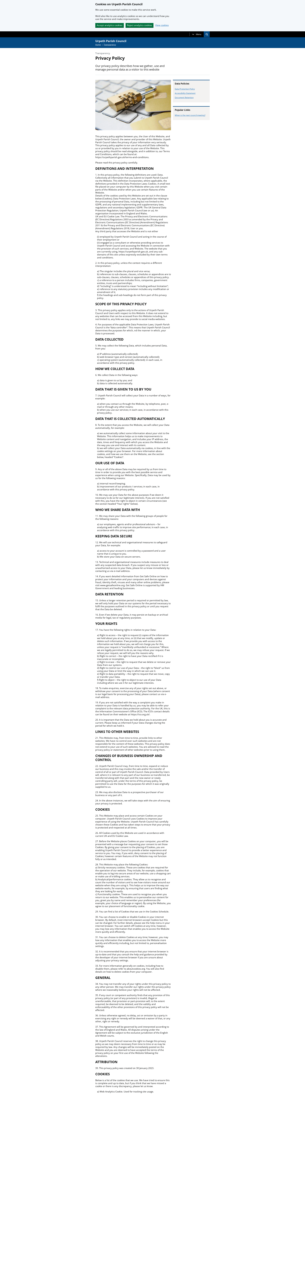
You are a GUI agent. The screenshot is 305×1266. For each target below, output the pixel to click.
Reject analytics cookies (139, 25)
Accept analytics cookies (109, 25)
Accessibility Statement (185, 93)
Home (98, 44)
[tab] (196, 34)
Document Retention (184, 97)
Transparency (110, 44)
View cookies (162, 25)
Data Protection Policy (185, 89)
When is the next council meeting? (190, 115)
